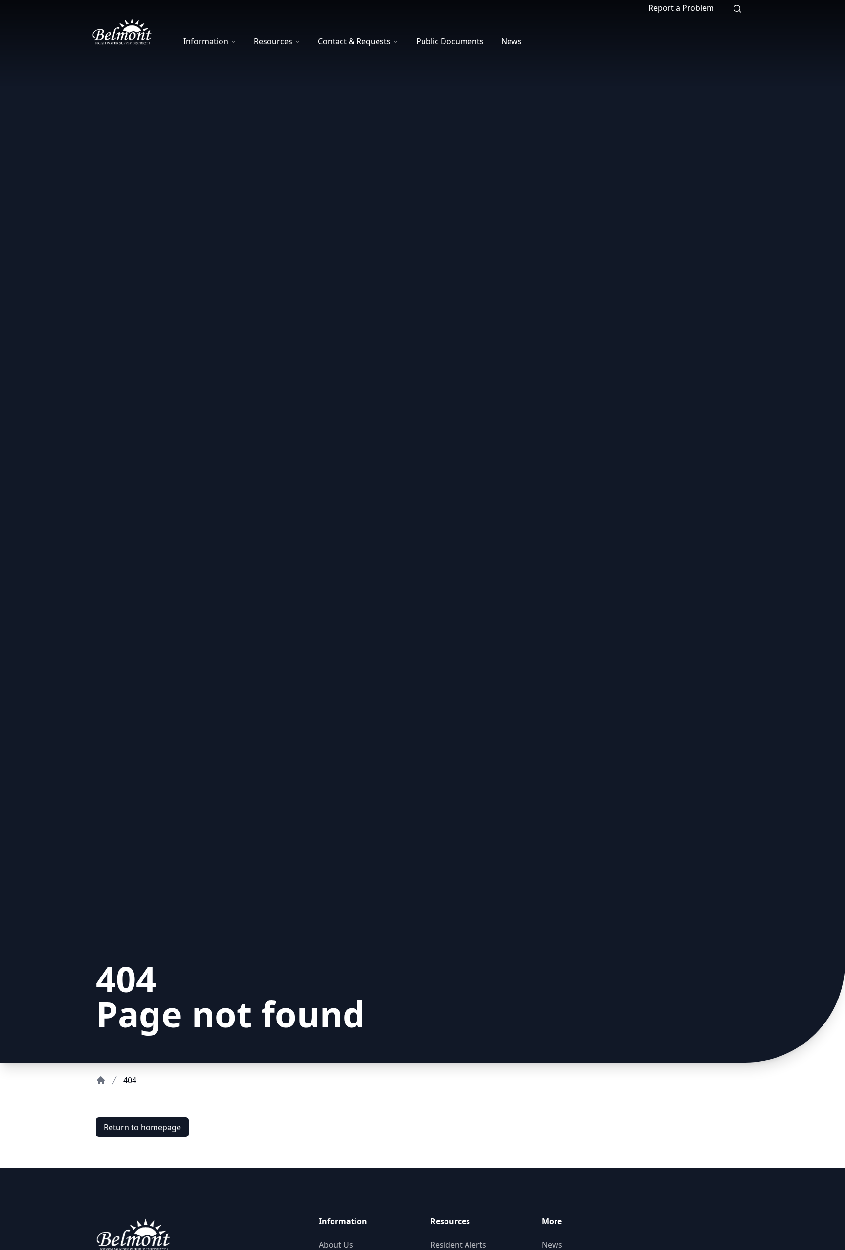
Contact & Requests (354, 41)
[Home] (101, 1080)
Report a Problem (681, 7)
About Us (336, 1244)
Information (205, 41)
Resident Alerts (458, 1244)
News (511, 41)
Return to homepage (142, 1127)
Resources (273, 41)
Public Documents (450, 41)
